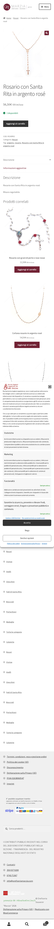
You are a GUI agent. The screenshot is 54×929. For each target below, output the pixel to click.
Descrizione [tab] (8, 159)
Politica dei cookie (13, 543)
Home (8, 18)
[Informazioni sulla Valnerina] (19, 900)
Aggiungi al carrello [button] (27, 269)
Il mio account (9, 924)
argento (10, 143)
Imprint (44, 543)
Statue (9, 561)
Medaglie (10, 622)
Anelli (8, 571)
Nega (27, 530)
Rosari (16, 18)
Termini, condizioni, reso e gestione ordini (27, 756)
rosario (18, 143)
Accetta (27, 522)
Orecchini (10, 581)
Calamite (10, 642)
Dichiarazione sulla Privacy (30, 543)
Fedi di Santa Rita (14, 592)
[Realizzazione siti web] (14, 893)
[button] (49, 386)
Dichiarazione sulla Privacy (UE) (22, 772)
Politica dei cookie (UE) (18, 762)
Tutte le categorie (14, 632)
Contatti (11, 864)
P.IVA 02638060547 (15, 778)
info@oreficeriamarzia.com (20, 880)
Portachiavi (11, 612)
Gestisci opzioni (27, 538)
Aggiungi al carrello (15, 123)
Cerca (27, 924)
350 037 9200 (13, 870)
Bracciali (10, 601)
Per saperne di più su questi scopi (33, 518)
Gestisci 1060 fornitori (13, 518)
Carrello (41, 922)
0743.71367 (12, 875)
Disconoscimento (15, 767)
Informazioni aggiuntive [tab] (14, 168)
